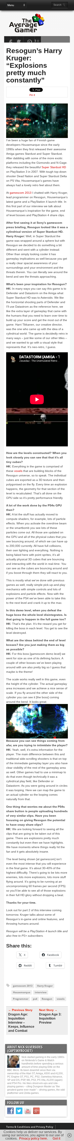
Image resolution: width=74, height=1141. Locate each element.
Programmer (20, 999)
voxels (18, 471)
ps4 (35, 999)
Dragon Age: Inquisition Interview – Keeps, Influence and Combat (21, 1022)
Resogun (47, 999)
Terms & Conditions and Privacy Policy (29, 1127)
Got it (56, 1138)
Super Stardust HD (54, 167)
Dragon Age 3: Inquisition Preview (50, 1018)
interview (40, 992)
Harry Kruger (45, 986)
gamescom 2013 (20, 192)
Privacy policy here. (33, 1138)
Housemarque (21, 992)
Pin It (32, 95)
